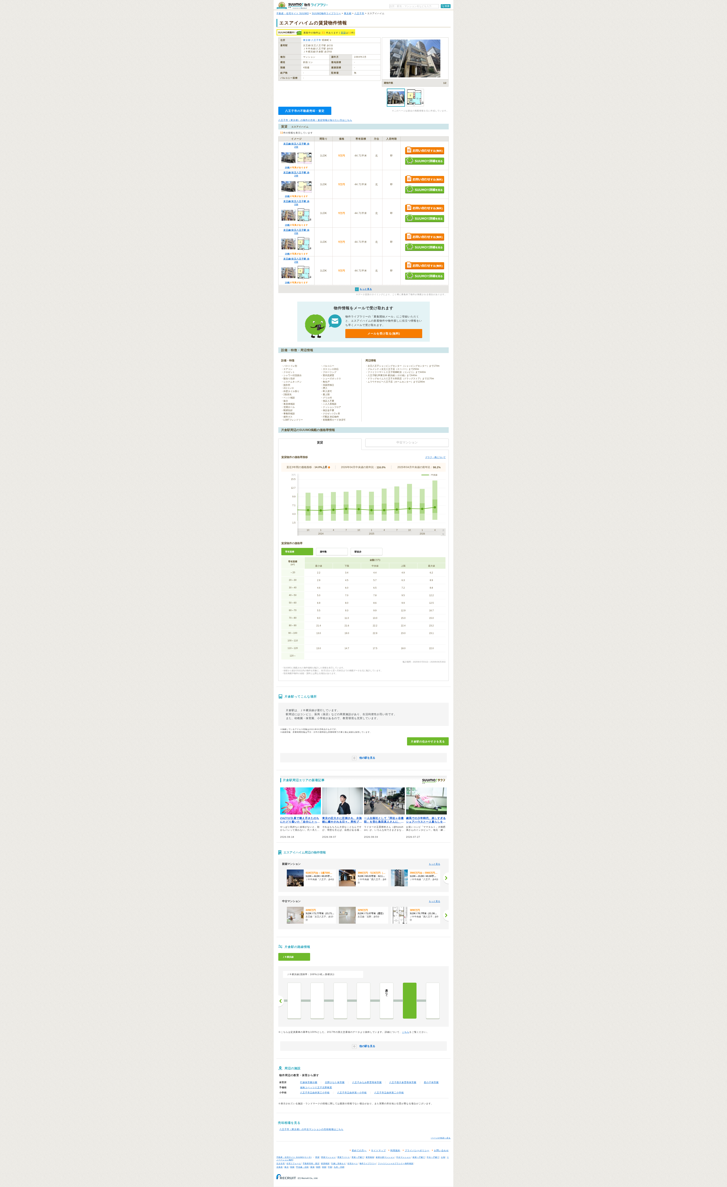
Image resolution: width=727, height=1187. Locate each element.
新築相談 (325, 1163)
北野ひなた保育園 (335, 1082)
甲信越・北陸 (302, 1167)
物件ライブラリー (368, 1163)
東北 (286, 1167)
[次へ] (446, 878)
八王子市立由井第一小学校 (352, 1092)
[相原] (363, 1000)
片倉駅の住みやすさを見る (428, 741)
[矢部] (294, 1000)
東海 (312, 1167)
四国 (324, 1167)
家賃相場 (370, 1157)
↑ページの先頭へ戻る (441, 1138)
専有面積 (289, 551)
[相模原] (317, 1000)
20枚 (287, 167)
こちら (405, 1032)
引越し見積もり (338, 1163)
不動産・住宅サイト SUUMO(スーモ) (294, 1157)
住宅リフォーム (293, 1163)
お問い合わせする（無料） (424, 151)
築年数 (323, 551)
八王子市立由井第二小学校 (389, 1092)
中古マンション (403, 1157)
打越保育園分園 (308, 1082)
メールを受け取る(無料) (383, 333)
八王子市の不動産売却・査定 (304, 110)
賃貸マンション (328, 1157)
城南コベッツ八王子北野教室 (316, 1087)
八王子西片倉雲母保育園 (402, 1082)
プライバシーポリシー (417, 1150)
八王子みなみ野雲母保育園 (367, 1082)
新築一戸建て (419, 1157)
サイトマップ (378, 1150)
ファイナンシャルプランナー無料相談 (395, 1163)
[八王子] (432, 1000)
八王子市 (359, 13)
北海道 (279, 1167)
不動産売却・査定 (311, 1163)
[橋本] (340, 1000)
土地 (443, 1157)
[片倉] (409, 1000)
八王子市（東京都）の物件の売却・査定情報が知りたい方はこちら (315, 120)
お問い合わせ (441, 1150)
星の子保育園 (431, 1082)
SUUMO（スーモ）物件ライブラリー (302, 5)
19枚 (287, 225)
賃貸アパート (343, 1157)
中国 (330, 1167)
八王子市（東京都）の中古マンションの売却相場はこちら (311, 1129)
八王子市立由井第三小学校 (315, 1092)
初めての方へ (359, 1150)
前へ (281, 1001)
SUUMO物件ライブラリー (326, 13)
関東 (292, 1167)
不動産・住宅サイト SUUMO (292, 13)
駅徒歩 (358, 551)
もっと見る (434, 864)
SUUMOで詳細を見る (424, 161)
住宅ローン (352, 1163)
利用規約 (395, 1150)
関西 (318, 1167)
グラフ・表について (435, 457)
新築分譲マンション (385, 1157)
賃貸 (343, 32)
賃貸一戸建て (358, 1157)
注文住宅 (280, 1163)
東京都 (347, 13)
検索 (447, 6)
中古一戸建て (433, 1157)
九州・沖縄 (339, 1167)
